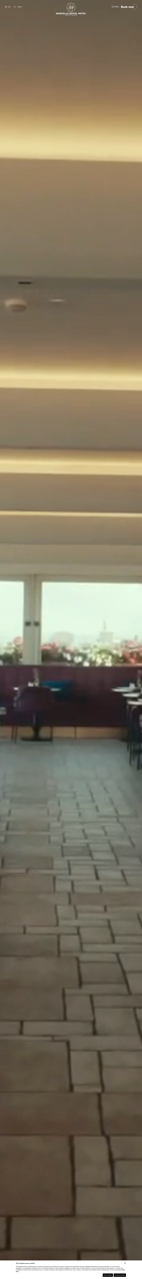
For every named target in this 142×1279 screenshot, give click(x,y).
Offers (116, 7)
